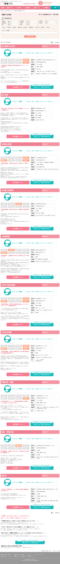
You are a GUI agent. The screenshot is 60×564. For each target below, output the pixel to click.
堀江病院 (4, 95)
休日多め (14, 27)
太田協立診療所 (7, 190)
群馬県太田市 (45, 46)
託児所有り (25, 27)
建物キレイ (43, 27)
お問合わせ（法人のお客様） (19, 554)
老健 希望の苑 (7, 432)
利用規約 (15, 556)
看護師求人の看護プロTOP (46, 550)
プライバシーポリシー (39, 554)
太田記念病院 (6, 332)
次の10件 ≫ (57, 42)
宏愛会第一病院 (7, 382)
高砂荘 (3, 476)
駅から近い (38, 27)
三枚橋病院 (5, 236)
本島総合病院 (6, 144)
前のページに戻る (56, 550)
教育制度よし (31, 27)
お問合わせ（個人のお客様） (6, 554)
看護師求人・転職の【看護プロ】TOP (7, 10)
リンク (10, 556)
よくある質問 (22, 556)
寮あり (48, 27)
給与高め (9, 27)
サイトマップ (29, 554)
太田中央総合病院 (8, 285)
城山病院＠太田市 (8, 46)
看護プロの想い (4, 556)
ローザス (32, 556)
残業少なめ (20, 27)
